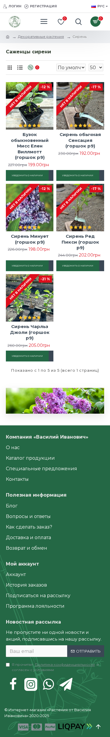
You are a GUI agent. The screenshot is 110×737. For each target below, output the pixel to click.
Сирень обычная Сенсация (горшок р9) (80, 140)
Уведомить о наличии (27, 175)
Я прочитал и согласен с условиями (55, 667)
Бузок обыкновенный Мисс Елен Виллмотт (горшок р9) (30, 146)
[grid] (9, 67)
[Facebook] (13, 684)
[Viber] (48, 684)
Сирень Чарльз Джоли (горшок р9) (30, 332)
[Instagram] (31, 684)
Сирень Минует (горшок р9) (30, 239)
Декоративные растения (41, 36)
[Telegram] (66, 684)
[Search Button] (77, 21)
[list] (19, 67)
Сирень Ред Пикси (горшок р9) (80, 241)
